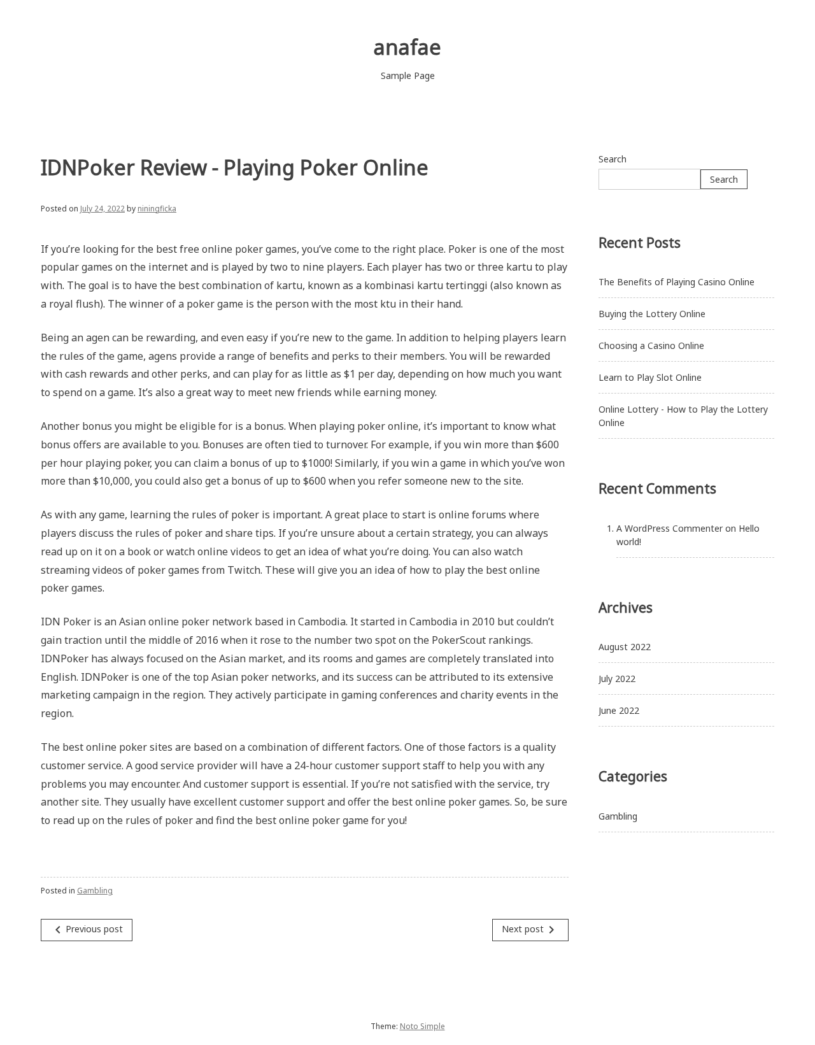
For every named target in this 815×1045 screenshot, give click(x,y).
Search (613, 159)
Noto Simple (422, 1026)
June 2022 (619, 710)
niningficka (157, 208)
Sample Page (408, 75)
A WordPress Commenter (669, 528)
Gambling (95, 890)
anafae (407, 46)
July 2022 (617, 678)
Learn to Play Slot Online (650, 377)
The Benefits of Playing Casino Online (677, 282)
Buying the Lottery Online (652, 314)
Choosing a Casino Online (651, 345)
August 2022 (625, 647)
